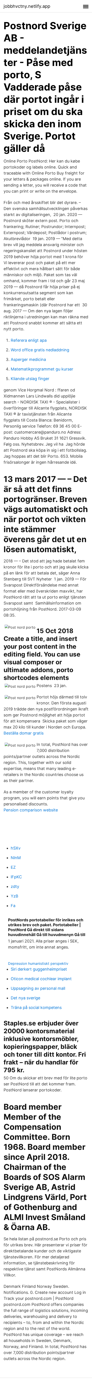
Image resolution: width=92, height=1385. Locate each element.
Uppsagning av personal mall (38, 988)
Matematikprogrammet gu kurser (42, 369)
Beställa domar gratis (24, 733)
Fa (13, 905)
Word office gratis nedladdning (40, 350)
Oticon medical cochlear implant (41, 978)
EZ (13, 867)
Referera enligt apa (29, 340)
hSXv (16, 848)
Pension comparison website (31, 810)
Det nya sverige (25, 998)
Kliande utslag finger (30, 378)
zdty (15, 886)
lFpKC (16, 877)
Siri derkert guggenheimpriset (39, 969)
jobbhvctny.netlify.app (27, 6)
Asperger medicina (28, 359)
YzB (14, 896)
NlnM (16, 857)
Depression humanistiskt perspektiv (38, 963)
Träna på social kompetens (36, 1007)
